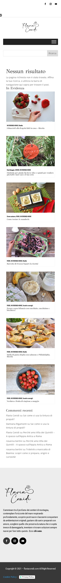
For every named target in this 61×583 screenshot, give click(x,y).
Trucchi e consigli (28, 305)
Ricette (21, 125)
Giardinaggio (11, 170)
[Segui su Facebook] (45, 4)
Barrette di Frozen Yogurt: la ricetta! (22, 263)
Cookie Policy (10, 576)
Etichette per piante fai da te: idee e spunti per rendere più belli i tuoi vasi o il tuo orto (30, 173)
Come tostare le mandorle (18, 219)
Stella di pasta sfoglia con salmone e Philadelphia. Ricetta (28, 355)
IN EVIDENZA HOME (12, 125)
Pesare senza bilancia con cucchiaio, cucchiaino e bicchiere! (28, 309)
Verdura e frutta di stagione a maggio (23, 401)
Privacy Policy (28, 577)
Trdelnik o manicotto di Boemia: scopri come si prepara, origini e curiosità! (28, 453)
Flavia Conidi (12, 415)
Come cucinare (11, 216)
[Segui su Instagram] (51, 4)
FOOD (18, 216)
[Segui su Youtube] (56, 4)
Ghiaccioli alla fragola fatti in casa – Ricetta (25, 128)
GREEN (17, 170)
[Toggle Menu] (53, 41)
